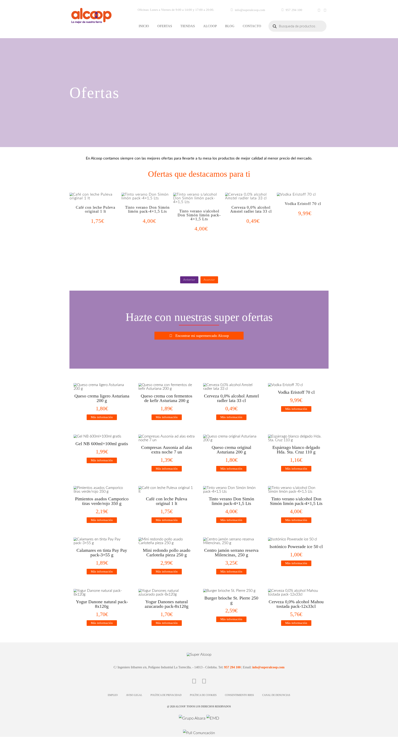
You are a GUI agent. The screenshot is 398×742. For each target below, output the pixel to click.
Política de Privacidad (166, 695)
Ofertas (164, 26)
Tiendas (187, 26)
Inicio (144, 26)
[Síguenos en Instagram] (325, 10)
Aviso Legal (134, 695)
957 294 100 (294, 10)
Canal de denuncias (276, 695)
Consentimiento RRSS (239, 695)
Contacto (252, 26)
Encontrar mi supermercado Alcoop (202, 336)
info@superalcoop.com (250, 10)
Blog (229, 26)
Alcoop (210, 26)
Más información (102, 417)
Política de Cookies (203, 695)
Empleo (113, 695)
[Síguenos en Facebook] (319, 10)
